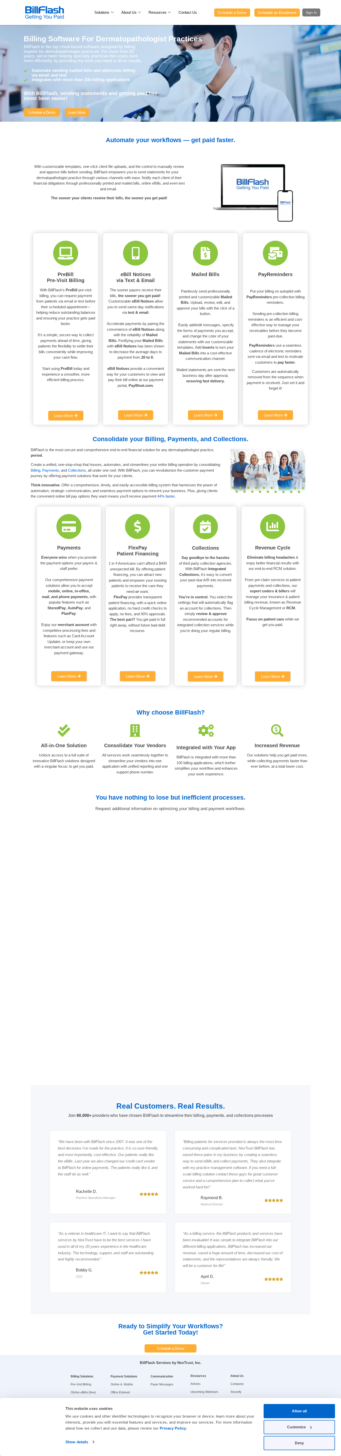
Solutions (101, 12)
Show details (76, 1442)
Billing (35, 470)
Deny (299, 1443)
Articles (195, 1384)
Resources (158, 12)
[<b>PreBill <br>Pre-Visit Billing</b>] (65, 253)
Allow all (299, 1411)
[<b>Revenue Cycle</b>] (272, 526)
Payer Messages (162, 1384)
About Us (129, 12)
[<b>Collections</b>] (205, 526)
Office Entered (120, 1392)
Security (235, 1392)
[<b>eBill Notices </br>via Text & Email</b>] (135, 253)
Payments (50, 470)
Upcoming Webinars (204, 1392)
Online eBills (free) (83, 1392)
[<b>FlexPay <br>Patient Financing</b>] (137, 526)
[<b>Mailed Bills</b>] (205, 253)
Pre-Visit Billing (81, 1384)
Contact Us (187, 12)
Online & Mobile (122, 1384)
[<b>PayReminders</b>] (275, 253)
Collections (77, 470)
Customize (296, 1427)
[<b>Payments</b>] (68, 526)
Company (237, 1384)
